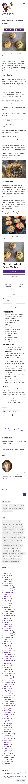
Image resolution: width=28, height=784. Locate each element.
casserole (19, 527)
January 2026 (8, 585)
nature (5, 548)
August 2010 (7, 740)
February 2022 (8, 673)
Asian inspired (16, 521)
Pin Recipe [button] (15, 276)
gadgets (14, 537)
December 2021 (8, 677)
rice (11, 551)
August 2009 (7, 763)
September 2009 (8, 761)
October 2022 (8, 658)
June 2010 (7, 744)
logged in (11, 449)
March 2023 (7, 649)
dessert (5, 532)
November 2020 (8, 701)
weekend (15, 561)
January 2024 (8, 630)
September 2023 (8, 637)
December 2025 (8, 587)
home (19, 540)
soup (19, 556)
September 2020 (8, 705)
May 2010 (6, 746)
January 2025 (8, 607)
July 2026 (6, 574)
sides (5, 556)
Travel (21, 508)
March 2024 (7, 626)
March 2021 (7, 694)
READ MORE (4, 478)
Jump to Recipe (10, 29)
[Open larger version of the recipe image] (14, 252)
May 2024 (6, 622)
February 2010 (8, 752)
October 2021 (8, 680)
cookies (20, 529)
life (11, 543)
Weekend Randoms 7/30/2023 (11, 429)
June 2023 (7, 643)
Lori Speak (8, 13)
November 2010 (8, 735)
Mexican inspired (8, 545)
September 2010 (8, 738)
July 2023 (6, 641)
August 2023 (7, 639)
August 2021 (7, 684)
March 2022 (7, 671)
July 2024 (6, 619)
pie (18, 548)
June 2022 (7, 665)
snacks (12, 556)
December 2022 (8, 654)
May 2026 (6, 577)
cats (4, 529)
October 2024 (8, 613)
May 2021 (6, 690)
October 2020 (8, 703)
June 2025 (7, 598)
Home (20, 505)
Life (5, 508)
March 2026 (7, 581)
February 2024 (8, 628)
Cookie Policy (8, 777)
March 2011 (7, 727)
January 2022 (8, 675)
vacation (6, 561)
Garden (12, 505)
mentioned (5, 61)
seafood (21, 553)
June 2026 (7, 575)
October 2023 (8, 635)
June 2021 (7, 688)
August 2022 (7, 662)
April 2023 (7, 647)
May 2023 (6, 645)
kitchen (5, 543)
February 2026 (8, 583)
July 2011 (6, 722)
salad (17, 551)
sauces (14, 553)
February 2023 (8, 650)
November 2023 (8, 634)
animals (5, 521)
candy (11, 527)
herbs (4, 540)
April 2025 (7, 602)
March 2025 (7, 604)
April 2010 (7, 748)
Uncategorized (7, 511)
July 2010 (6, 742)
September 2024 (8, 615)
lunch (17, 543)
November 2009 (8, 757)
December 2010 (8, 733)
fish (4, 535)
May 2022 (6, 667)
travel (11, 559)
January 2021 (8, 697)
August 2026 (7, 572)
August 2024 (7, 617)
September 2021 (8, 682)
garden (21, 537)
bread (11, 524)
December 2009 (8, 755)
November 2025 (8, 589)
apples (24, 149)
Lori (12, 26)
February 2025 (8, 605)
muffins (19, 545)
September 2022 (8, 660)
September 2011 (8, 718)
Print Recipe (20, 29)
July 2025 (6, 596)
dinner (13, 532)
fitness (11, 535)
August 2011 (7, 720)
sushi (4, 559)
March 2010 (7, 750)
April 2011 (7, 725)
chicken (12, 529)
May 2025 (6, 600)
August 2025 (7, 594)
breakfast (19, 524)
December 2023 (8, 632)
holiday (12, 540)
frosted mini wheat (13, 81)
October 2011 (8, 716)
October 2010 (8, 737)
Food (5, 505)
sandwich (6, 553)
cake (4, 527)
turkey (19, 559)
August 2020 (7, 707)
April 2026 (7, 579)
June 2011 (7, 723)
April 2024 (7, 624)
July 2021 (6, 686)
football (5, 537)
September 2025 (8, 592)
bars (4, 524)
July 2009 (6, 765)
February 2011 (8, 729)
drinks (20, 532)
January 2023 (8, 652)
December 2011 (8, 712)
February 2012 (8, 709)
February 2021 (8, 695)
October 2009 (8, 759)
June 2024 (7, 620)
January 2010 (8, 753)
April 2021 (7, 692)
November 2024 (8, 611)
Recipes (17, 26)
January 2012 (8, 710)
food (18, 535)
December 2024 (8, 609)
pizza (5, 551)
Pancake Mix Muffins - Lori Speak (16, 441)
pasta (12, 548)
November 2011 (8, 714)
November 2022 (8, 656)
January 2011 (8, 731)
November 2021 (8, 679)
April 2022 (7, 669)
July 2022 (6, 664)
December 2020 (8, 699)
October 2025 (8, 590)
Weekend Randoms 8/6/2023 (17, 430)
